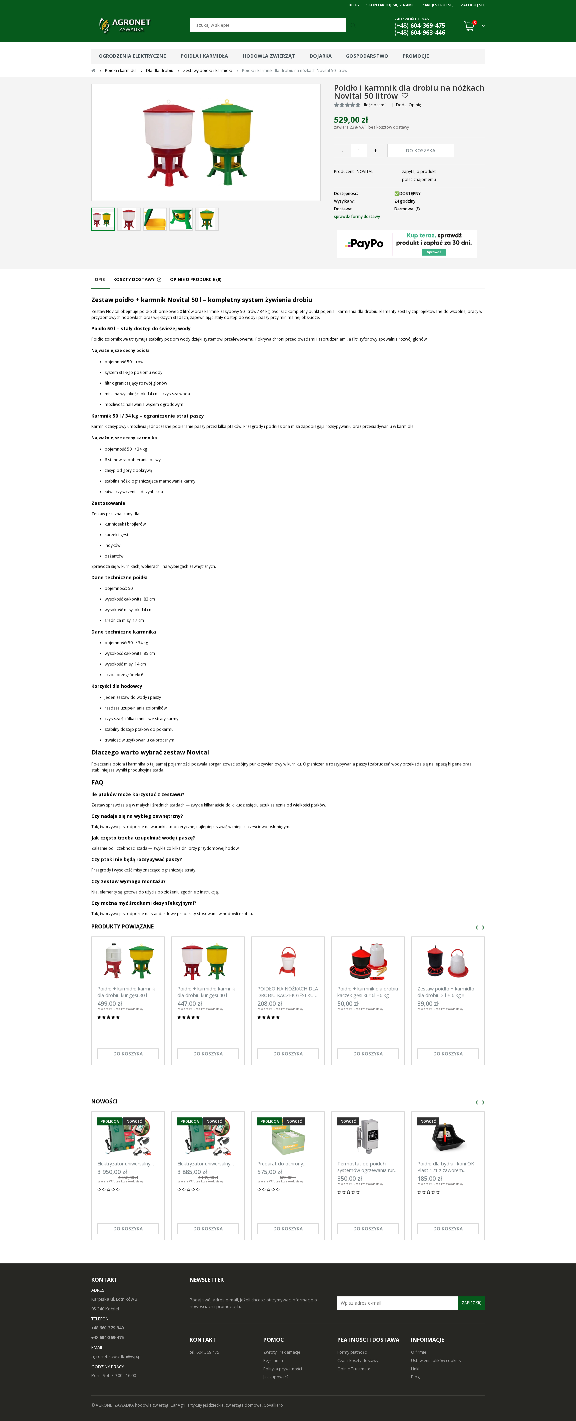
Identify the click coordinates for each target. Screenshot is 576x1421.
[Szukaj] (354, 26)
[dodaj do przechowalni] (405, 95)
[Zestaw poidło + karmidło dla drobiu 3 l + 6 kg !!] (448, 961)
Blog (415, 1377)
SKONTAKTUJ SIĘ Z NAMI (389, 4)
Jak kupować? (275, 1377)
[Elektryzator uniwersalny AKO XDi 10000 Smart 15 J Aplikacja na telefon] (208, 1136)
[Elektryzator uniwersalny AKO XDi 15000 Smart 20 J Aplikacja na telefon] (128, 1136)
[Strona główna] (140, 26)
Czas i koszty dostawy (357, 1360)
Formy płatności (352, 1352)
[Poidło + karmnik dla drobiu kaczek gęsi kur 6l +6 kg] (368, 961)
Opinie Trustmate (353, 1369)
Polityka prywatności (282, 1369)
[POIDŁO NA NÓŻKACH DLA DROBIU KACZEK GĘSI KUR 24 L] (288, 961)
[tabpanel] (288, 606)
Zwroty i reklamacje (281, 1352)
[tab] (100, 282)
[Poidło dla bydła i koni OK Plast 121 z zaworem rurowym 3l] (448, 1136)
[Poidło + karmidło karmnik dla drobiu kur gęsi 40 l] (208, 961)
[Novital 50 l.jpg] (129, 219)
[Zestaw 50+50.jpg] (103, 219)
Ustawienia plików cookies (436, 1360)
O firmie (418, 1352)
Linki (415, 1369)
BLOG (354, 4)
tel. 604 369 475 (204, 1352)
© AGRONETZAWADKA (113, 1405)
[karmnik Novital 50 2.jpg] (155, 219)
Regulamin (273, 1360)
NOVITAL (365, 171)
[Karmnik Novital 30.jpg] (207, 219)
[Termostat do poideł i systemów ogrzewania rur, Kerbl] (368, 1136)
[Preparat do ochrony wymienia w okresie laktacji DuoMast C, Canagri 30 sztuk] (288, 1136)
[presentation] (476, 927)
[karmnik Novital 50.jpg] (181, 219)
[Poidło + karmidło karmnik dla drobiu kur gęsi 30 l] (128, 961)
